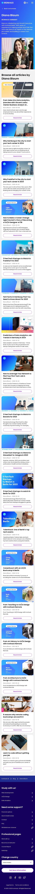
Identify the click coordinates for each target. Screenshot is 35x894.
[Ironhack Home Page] (8, 3)
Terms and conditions (22, 885)
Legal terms (10, 885)
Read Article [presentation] (17, 118)
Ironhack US (5, 779)
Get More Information (17, 870)
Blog (14, 779)
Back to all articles (10, 8)
